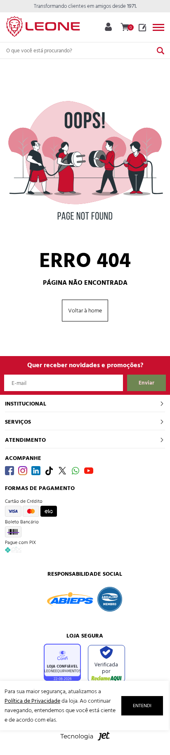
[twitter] (62, 470)
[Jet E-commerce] (85, 740)
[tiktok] (49, 470)
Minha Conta (108, 27)
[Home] (43, 24)
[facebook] (9, 470)
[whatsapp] (75, 470)
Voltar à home (85, 310)
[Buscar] (160, 50)
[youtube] (88, 470)
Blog (142, 27)
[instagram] (22, 470)
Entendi (142, 706)
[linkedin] (35, 470)
